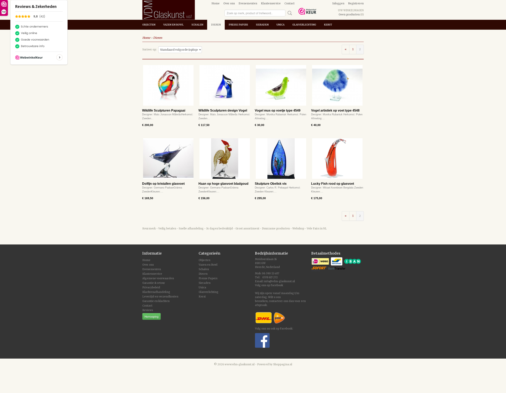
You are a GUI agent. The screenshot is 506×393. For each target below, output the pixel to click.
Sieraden (262, 24)
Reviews (147, 310)
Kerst (328, 24)
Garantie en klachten (156, 301)
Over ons (229, 3)
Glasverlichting (304, 24)
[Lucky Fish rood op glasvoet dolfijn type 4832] (337, 158)
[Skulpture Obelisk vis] (281, 158)
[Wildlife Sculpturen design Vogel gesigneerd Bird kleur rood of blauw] (224, 85)
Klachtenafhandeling (156, 292)
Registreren (356, 3)
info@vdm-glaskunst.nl (279, 281)
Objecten (148, 24)
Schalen (197, 24)
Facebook (277, 285)
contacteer (276, 301)
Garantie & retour (153, 283)
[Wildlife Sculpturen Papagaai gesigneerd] (168, 85)
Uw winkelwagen (351, 10)
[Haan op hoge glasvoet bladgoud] (224, 158)
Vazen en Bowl (173, 24)
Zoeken (289, 13)
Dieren (216, 24)
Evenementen (248, 3)
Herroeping (151, 316)
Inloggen (338, 3)
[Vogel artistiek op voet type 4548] (337, 85)
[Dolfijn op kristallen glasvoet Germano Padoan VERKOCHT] (168, 158)
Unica (280, 24)
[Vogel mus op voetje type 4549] (281, 85)
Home (215, 3)
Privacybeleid (151, 287)
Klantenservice (271, 3)
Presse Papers (238, 24)
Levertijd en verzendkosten (160, 296)
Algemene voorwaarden (158, 278)
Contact (289, 3)
